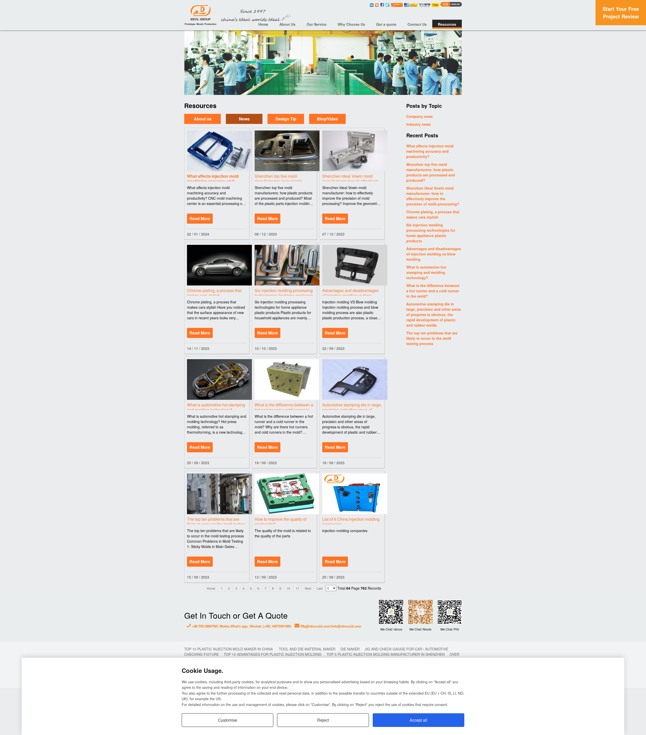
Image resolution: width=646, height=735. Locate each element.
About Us (287, 24)
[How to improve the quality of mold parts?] (284, 494)
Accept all (418, 720)
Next (308, 588)
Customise (227, 720)
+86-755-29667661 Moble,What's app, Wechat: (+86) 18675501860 (241, 626)
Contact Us (417, 24)
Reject (323, 720)
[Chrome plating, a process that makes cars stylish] (217, 265)
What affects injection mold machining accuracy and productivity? (429, 151)
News (244, 118)
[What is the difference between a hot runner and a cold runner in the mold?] (284, 379)
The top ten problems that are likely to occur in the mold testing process (431, 338)
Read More (200, 218)
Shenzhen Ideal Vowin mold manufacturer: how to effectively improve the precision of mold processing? (432, 196)
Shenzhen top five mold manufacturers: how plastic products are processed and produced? (430, 172)
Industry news (418, 124)
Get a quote (386, 24)
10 (288, 588)
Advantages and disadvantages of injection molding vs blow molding (433, 254)
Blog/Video (327, 118)
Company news (419, 116)
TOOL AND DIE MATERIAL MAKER (307, 648)
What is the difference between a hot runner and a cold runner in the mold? (433, 291)
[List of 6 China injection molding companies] (352, 494)
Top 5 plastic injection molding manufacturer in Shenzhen (386, 654)
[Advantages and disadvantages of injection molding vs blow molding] (352, 265)
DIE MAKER (350, 648)
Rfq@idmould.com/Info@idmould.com (330, 626)
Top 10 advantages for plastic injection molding (272, 654)
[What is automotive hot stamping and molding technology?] (217, 379)
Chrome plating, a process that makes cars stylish (433, 214)
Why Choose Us (351, 24)
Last (319, 588)
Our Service (317, 24)
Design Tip (286, 118)
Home (263, 24)
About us (202, 118)
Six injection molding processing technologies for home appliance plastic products (430, 232)
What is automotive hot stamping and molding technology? (426, 272)
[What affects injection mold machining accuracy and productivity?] (217, 150)
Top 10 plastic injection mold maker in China (229, 648)
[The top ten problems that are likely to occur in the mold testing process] (217, 494)
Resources (447, 24)
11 (297, 588)
